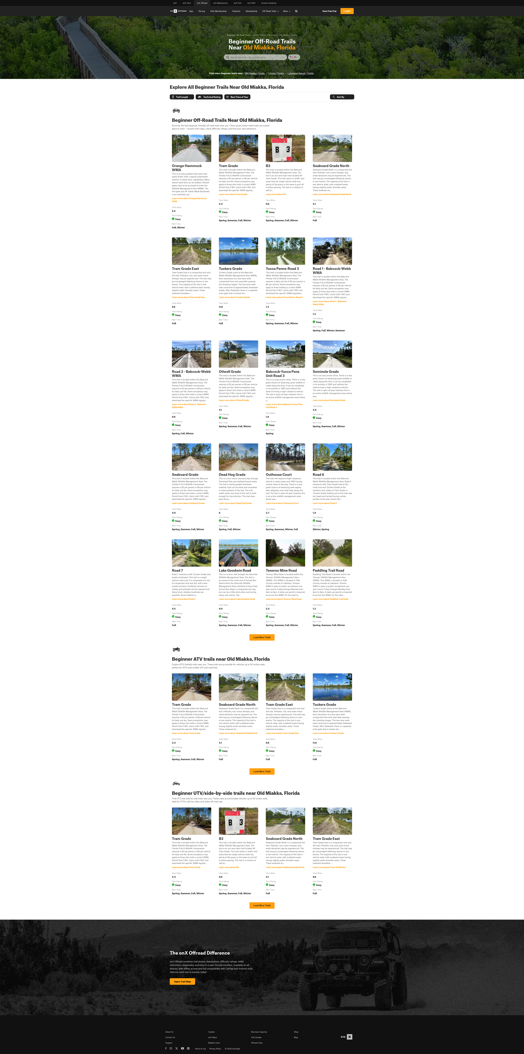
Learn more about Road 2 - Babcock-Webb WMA (191, 388)
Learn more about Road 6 (332, 487)
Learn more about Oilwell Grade (238, 388)
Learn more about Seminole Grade (332, 388)
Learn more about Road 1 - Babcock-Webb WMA (332, 285)
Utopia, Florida (276, 73)
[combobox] (257, 57)
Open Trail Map (182, 981)
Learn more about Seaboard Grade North (332, 182)
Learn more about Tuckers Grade (238, 285)
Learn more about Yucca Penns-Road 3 (285, 285)
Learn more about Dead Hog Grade (238, 487)
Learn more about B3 (285, 182)
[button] (182, 96)
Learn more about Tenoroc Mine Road (285, 583)
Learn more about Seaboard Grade (191, 487)
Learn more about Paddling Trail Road (332, 583)
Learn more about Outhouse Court (285, 487)
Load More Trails (262, 637)
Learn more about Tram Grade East (191, 285)
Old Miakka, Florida (255, 73)
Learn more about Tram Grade (238, 182)
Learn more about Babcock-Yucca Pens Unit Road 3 (285, 388)
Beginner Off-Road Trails (238, 35)
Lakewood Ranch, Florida (301, 73)
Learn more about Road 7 (191, 583)
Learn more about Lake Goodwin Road (238, 583)
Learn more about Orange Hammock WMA (191, 182)
